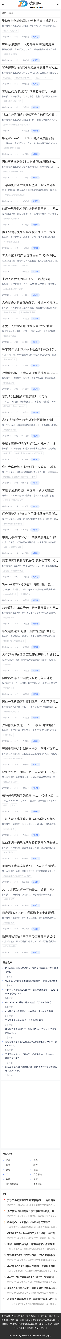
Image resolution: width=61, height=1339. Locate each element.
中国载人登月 (8, 688)
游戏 (8, 1165)
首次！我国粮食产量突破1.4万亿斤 (25, 396)
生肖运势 (37, 1184)
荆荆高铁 (7, 664)
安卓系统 (37, 1174)
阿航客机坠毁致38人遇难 (13, 171)
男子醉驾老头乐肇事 (11, 242)
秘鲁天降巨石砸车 (10, 782)
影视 (35, 1160)
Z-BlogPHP (27, 1335)
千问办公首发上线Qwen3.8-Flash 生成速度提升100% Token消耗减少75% (31, 991)
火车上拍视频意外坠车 (12, 547)
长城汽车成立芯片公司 (12, 101)
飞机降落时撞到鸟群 (11, 711)
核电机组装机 (8, 383)
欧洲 (5, 805)
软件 (35, 1165)
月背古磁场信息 (9, 312)
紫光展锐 (7, 78)
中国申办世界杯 (9, 946)
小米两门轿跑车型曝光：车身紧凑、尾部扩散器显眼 (29, 1011)
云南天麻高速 (8, 617)
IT (7, 1174)
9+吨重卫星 (25, 594)
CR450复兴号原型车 (11, 148)
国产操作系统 (12, 1184)
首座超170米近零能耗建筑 (13, 641)
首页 (4, 13)
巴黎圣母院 (7, 735)
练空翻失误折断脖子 (11, 218)
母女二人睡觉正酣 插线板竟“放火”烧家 (27, 326)
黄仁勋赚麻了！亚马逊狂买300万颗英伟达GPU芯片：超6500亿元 (31, 1043)
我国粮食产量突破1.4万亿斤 (14, 406)
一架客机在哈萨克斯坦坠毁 (14, 195)
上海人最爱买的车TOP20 (13, 289)
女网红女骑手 (8, 899)
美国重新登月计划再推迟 (13, 758)
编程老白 (47, 1335)
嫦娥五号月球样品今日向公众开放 (16, 124)
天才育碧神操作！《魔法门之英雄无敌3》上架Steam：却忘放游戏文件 (30, 1056)
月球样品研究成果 (28, 312)
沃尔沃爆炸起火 (9, 852)
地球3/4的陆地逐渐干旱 (12, 524)
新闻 (11, 13)
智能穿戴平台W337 (23, 78)
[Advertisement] (30, 1114)
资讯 (8, 1160)
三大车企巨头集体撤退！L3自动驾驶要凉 (24, 1020)
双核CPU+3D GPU (43, 78)
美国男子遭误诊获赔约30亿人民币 (17, 876)
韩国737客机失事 (10, 31)
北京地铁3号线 (9, 359)
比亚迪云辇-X (8, 829)
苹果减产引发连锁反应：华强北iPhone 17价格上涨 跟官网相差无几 (31, 1031)
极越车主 (7, 453)
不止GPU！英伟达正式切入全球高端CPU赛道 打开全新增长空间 (31, 970)
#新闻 (35, 37)
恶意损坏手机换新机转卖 (13, 571)
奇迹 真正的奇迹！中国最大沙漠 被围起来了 (31, 490)
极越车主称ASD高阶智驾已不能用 (28, 453)
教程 (35, 1169)
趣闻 (8, 1169)
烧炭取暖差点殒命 (10, 54)
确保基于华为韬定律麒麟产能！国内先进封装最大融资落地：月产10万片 (31, 1069)
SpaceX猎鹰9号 (9, 594)
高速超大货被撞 (9, 430)
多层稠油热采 (8, 923)
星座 (35, 1179)
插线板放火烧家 (9, 336)
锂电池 (25, 265)
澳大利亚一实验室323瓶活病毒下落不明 (19, 477)
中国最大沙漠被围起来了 (13, 500)
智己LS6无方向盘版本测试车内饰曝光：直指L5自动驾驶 (31, 981)
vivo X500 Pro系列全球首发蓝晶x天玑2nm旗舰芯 (28, 1002)
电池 (13, 805)
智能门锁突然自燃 (10, 265)
